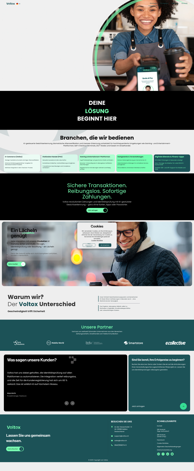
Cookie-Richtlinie (97, 240)
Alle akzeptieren (105, 245)
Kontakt (185, 3)
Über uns (175, 3)
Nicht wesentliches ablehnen (89, 245)
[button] (19, 4)
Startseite (153, 3)
